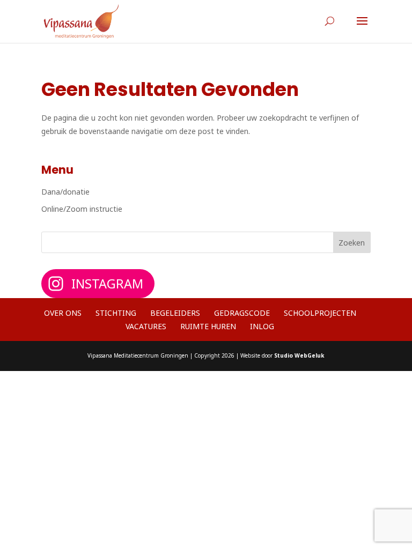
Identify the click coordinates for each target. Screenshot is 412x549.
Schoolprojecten (320, 313)
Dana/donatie (65, 192)
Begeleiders (175, 313)
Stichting (115, 313)
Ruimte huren (208, 326)
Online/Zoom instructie (81, 209)
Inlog (262, 326)
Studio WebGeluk (299, 355)
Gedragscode (242, 313)
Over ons (63, 313)
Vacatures (146, 326)
